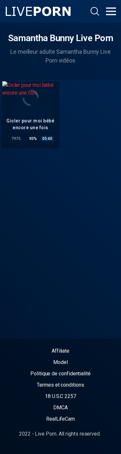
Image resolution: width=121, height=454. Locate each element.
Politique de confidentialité (60, 373)
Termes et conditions (60, 385)
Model (60, 362)
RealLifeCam (60, 419)
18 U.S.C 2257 (60, 396)
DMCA (60, 407)
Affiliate (60, 351)
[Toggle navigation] (111, 11)
